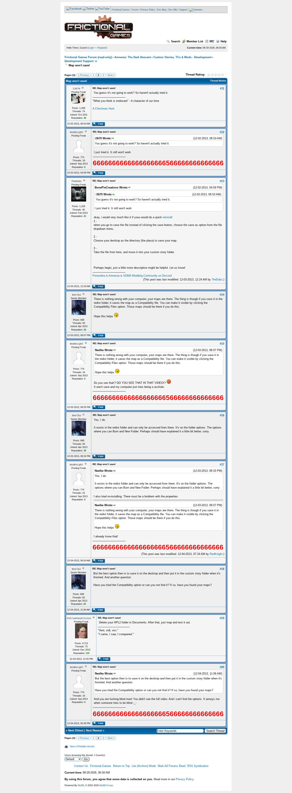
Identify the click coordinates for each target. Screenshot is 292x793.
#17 (222, 464)
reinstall (167, 217)
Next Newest (94, 730)
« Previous (83, 75)
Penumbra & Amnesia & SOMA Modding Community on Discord (132, 275)
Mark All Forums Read (171, 766)
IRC (211, 41)
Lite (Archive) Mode (144, 766)
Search (175, 41)
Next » (111, 75)
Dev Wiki (172, 9)
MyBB (81, 785)
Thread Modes (218, 80)
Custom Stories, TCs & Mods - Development (182, 57)
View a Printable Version (82, 746)
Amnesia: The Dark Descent (132, 57)
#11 (222, 88)
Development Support (79, 61)
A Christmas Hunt (103, 108)
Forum (134, 9)
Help (224, 41)
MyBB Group (106, 785)
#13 (222, 181)
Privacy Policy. (185, 779)
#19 (222, 618)
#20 (222, 667)
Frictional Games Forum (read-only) (88, 57)
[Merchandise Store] (195, 9)
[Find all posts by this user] (98, 125)
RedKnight (216, 554)
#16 (222, 415)
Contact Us (81, 766)
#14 (222, 294)
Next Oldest (75, 730)
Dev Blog (161, 9)
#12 (222, 132)
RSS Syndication (197, 766)
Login (91, 47)
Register (101, 47)
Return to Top (121, 766)
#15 (222, 343)
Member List (195, 41)
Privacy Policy (147, 9)
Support (183, 9)
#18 (222, 569)
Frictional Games (121, 9)
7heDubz (217, 279)
